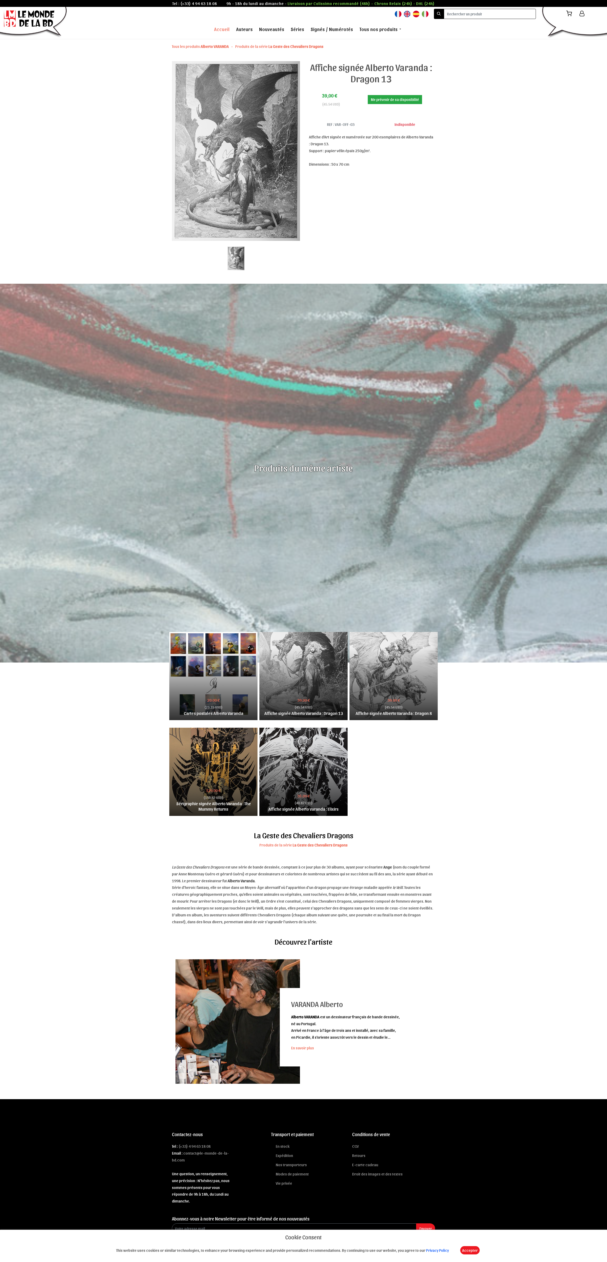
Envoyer (425, 1228)
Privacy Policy (437, 1250)
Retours (358, 1155)
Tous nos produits (378, 29)
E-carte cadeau (365, 1164)
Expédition (284, 1155)
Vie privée (284, 1183)
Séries (297, 29)
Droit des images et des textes (377, 1173)
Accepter (470, 1250)
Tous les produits (200, 46)
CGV (355, 1146)
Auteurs (244, 29)
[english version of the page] (407, 13)
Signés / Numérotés (332, 29)
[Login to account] (582, 13)
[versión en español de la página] (416, 13)
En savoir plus (302, 1047)
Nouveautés (271, 29)
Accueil (222, 29)
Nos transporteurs (291, 1164)
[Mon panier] (571, 13)
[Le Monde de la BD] (34, 22)
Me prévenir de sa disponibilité (395, 99)
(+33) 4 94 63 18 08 (198, 3)
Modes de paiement (292, 1173)
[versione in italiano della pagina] (425, 13)
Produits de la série (279, 46)
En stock (283, 1146)
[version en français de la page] (398, 13)
